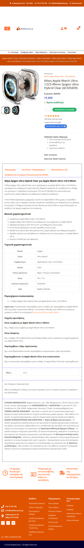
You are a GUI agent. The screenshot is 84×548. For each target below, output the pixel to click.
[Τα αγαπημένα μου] (65, 28)
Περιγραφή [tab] (10, 169)
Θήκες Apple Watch (59, 58)
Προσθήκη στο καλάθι (64, 110)
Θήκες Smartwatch (44, 58)
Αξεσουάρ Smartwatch (27, 58)
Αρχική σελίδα (7, 58)
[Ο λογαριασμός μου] (62, 28)
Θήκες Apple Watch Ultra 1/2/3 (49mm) (59, 76)
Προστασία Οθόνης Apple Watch (45, 312)
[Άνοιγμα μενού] (7, 28)
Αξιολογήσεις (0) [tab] (59, 169)
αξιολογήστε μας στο (54, 126)
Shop (16, 58)
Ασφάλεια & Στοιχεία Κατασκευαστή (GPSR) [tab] (26, 174)
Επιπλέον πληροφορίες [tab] (33, 169)
